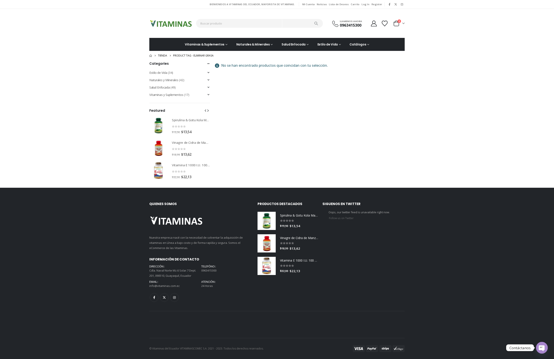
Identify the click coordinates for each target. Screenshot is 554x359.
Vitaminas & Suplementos (204, 44)
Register (377, 4)
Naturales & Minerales (253, 44)
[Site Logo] (171, 23)
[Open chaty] (542, 348)
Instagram (174, 297)
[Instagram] (402, 4)
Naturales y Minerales (163, 80)
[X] (396, 4)
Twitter (164, 297)
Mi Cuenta (308, 4)
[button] (205, 110)
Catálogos (357, 44)
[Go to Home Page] (150, 55)
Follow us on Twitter (341, 218)
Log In (365, 4)
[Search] (316, 23)
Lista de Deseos (339, 4)
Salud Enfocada (294, 44)
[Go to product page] (158, 125)
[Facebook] (389, 4)
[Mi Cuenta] (373, 23)
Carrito (355, 4)
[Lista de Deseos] (385, 23)
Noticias (322, 4)
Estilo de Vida (327, 44)
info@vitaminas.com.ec (164, 286)
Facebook (154, 297)
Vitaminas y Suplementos (166, 95)
